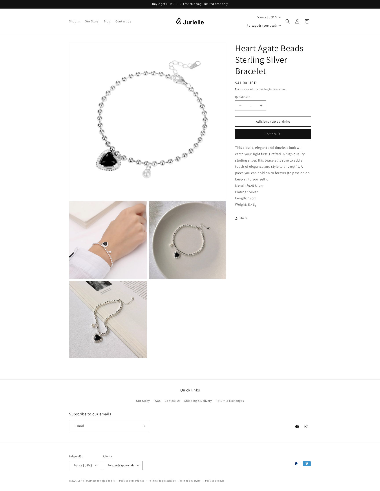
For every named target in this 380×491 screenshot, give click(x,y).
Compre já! (273, 134)
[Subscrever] (143, 426)
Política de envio (215, 480)
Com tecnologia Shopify (101, 480)
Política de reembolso (131, 480)
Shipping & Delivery (198, 401)
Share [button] (243, 218)
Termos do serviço (190, 480)
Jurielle (82, 480)
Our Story (143, 401)
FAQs (157, 401)
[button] (74, 21)
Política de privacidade (162, 480)
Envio (238, 89)
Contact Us (172, 401)
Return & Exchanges (230, 401)
